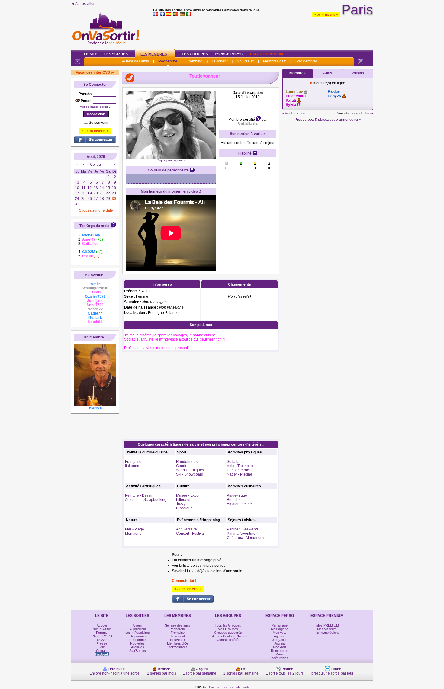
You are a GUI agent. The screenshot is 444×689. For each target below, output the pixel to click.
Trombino (194, 61)
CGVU (102, 640)
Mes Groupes (228, 629)
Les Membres (153, 54)
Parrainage (280, 625)
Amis (327, 73)
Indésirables (279, 658)
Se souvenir (98, 122)
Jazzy (180, 504)
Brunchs (233, 500)
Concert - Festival (190, 533)
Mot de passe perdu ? (95, 106)
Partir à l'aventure (241, 533)
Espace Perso (229, 54)
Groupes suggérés (228, 632)
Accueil (102, 625)
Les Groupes (195, 54)
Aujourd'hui (138, 629)
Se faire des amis (135, 61)
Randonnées (187, 462)
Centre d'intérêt (228, 640)
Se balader (236, 462)
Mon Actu (279, 632)
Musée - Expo (187, 495)
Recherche (167, 61)
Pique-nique (237, 495)
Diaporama (138, 636)
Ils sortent (219, 61)
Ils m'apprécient (327, 632)
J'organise (279, 640)
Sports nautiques (190, 470)
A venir (138, 625)
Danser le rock (239, 470)
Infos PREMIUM (327, 625)
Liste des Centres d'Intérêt (228, 636)
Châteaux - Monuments (246, 538)
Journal (279, 643)
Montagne (133, 533)
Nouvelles (137, 643)
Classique (184, 508)
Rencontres (279, 650)
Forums (102, 632)
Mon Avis (279, 647)
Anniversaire (186, 529)
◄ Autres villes (83, 4)
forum (369, 113)
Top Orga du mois (94, 226)
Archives (137, 647)
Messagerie (279, 629)
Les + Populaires (137, 632)
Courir (181, 466)
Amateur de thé (239, 504)
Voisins (358, 73)
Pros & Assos (102, 629)
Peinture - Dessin (139, 495)
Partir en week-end (242, 529)
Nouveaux (245, 61)
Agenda (279, 636)
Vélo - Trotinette (240, 466)
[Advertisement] (263, 31)
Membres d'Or (274, 61)
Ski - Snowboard (189, 474)
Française (133, 462)
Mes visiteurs (327, 629)
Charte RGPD (102, 636)
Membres (297, 73)
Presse (102, 643)
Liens (102, 647)
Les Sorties (116, 54)
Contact (102, 650)
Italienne (132, 466)
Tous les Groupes (228, 625)
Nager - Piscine (239, 474)
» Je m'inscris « (326, 14)
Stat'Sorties (137, 650)
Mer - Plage (134, 529)
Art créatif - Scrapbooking (145, 500)
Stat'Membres (306, 61)
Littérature (184, 500)
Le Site (90, 54)
